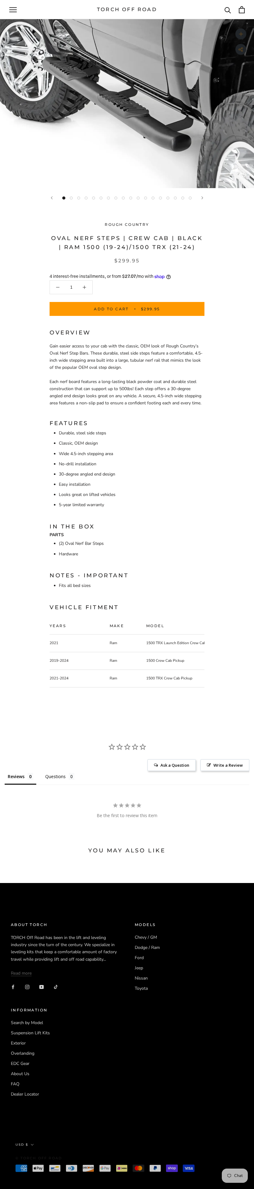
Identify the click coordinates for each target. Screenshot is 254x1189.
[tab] (127, 527)
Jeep (139, 968)
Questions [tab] (55, 776)
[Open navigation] (13, 9)
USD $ (21, 1145)
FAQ (15, 1084)
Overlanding (22, 1053)
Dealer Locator (25, 1094)
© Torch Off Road (38, 1158)
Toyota (141, 988)
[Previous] (52, 197)
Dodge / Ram (147, 947)
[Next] (202, 197)
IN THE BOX (72, 526)
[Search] (228, 9)
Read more (21, 973)
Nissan (141, 978)
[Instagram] (27, 986)
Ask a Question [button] (174, 765)
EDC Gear (20, 1063)
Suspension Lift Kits (30, 1033)
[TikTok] (56, 986)
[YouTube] (41, 986)
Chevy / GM (146, 937)
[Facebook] (13, 986)
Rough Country (127, 224)
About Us (20, 1074)
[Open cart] (242, 9)
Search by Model (27, 1023)
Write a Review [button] (228, 765)
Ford (139, 958)
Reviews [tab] (16, 776)
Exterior (18, 1043)
